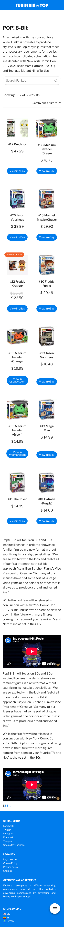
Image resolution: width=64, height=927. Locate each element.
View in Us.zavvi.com (17, 380)
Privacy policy (10, 867)
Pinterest (8, 837)
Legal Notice (10, 859)
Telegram (8, 841)
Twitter (7, 829)
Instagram (8, 833)
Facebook (8, 825)
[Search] (55, 79)
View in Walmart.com (17, 453)
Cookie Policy (10, 863)
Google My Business (13, 844)
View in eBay (17, 171)
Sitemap (7, 870)
